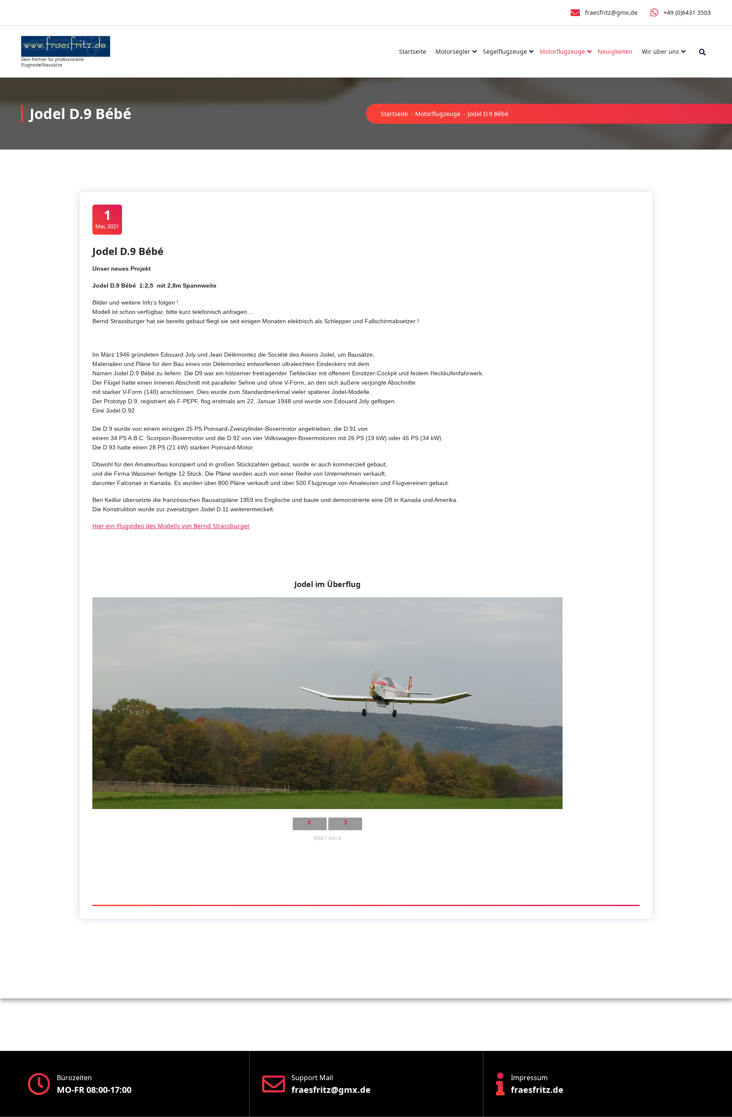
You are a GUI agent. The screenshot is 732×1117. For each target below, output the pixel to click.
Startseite (412, 51)
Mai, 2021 (107, 219)
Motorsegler (452, 51)
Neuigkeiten (615, 51)
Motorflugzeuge (562, 51)
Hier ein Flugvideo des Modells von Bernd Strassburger (171, 526)
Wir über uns (660, 51)
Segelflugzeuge (505, 51)
